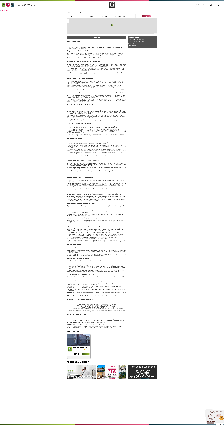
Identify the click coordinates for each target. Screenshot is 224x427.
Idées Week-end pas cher (109, 376)
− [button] (68, 21)
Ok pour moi (210, 421)
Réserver (85, 354)
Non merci (210, 423)
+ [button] (68, 20)
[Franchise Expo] (4, 10)
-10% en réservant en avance (140, 376)
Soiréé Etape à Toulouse (77, 376)
